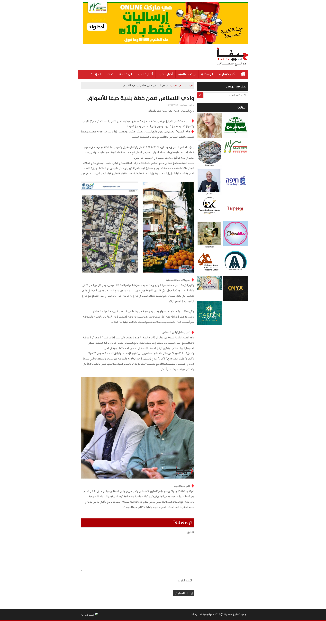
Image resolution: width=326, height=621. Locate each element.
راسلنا (194, 614)
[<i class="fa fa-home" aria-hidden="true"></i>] (243, 74)
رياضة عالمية (187, 74)
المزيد (96, 74)
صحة (109, 74)
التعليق (189, 532)
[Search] (200, 95)
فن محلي (207, 74)
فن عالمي (125, 74)
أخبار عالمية (145, 74)
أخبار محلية (165, 74)
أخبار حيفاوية (227, 74)
